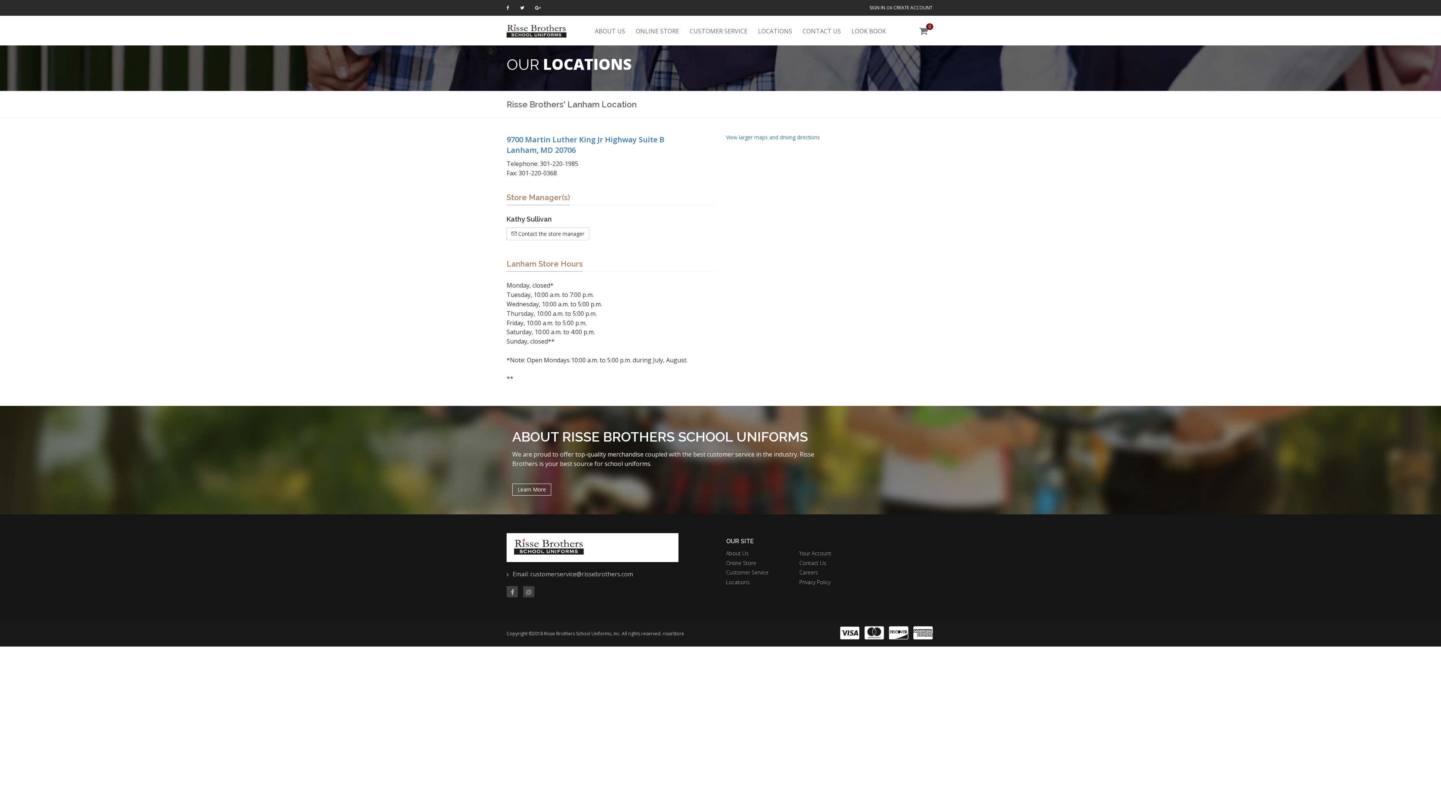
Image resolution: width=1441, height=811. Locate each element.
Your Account (815, 553)
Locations (775, 31)
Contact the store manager (550, 233)
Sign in (877, 8)
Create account (913, 8)
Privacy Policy (814, 582)
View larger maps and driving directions (773, 137)
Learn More (531, 489)
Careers (808, 572)
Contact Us (822, 31)
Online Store (657, 31)
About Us (610, 31)
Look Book (868, 31)
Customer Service (719, 31)
